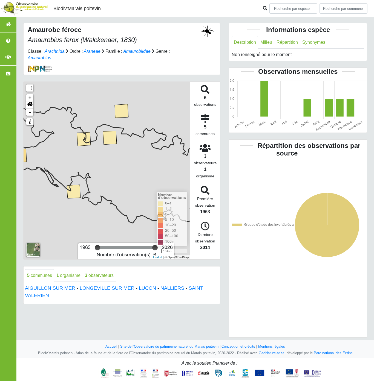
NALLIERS (172, 288)
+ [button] (29, 98)
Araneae (92, 51)
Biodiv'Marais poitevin (77, 8)
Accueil (111, 346)
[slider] (97, 247)
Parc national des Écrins (333, 353)
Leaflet (157, 257)
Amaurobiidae (137, 51)
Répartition (287, 42)
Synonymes (313, 42)
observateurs (99, 275)
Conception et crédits (238, 346)
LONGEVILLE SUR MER (107, 288)
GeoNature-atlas (271, 353)
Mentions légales (271, 346)
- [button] (29, 112)
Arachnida (55, 51)
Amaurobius (39, 57)
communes (39, 275)
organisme (68, 275)
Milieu (266, 42)
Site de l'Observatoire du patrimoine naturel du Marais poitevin (169, 346)
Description (245, 42)
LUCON (147, 288)
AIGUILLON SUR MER (50, 288)
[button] (29, 105)
